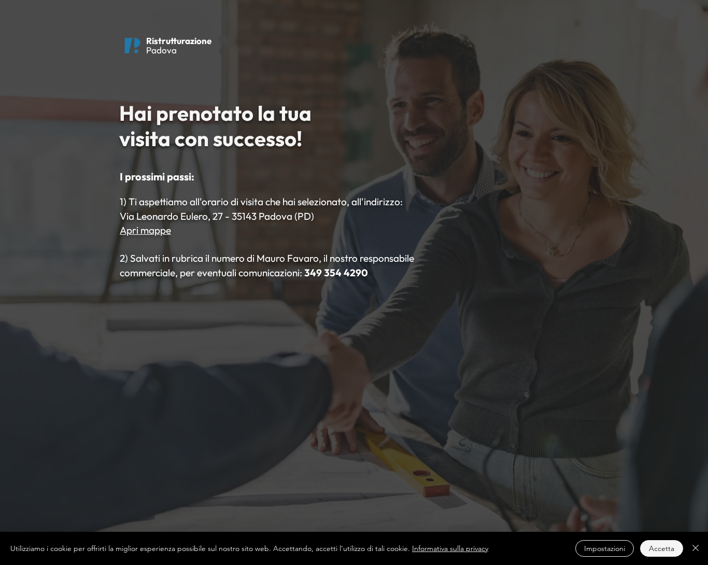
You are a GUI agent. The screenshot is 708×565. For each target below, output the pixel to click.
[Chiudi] (695, 548)
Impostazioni (604, 548)
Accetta (661, 548)
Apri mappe (145, 230)
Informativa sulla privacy (450, 548)
